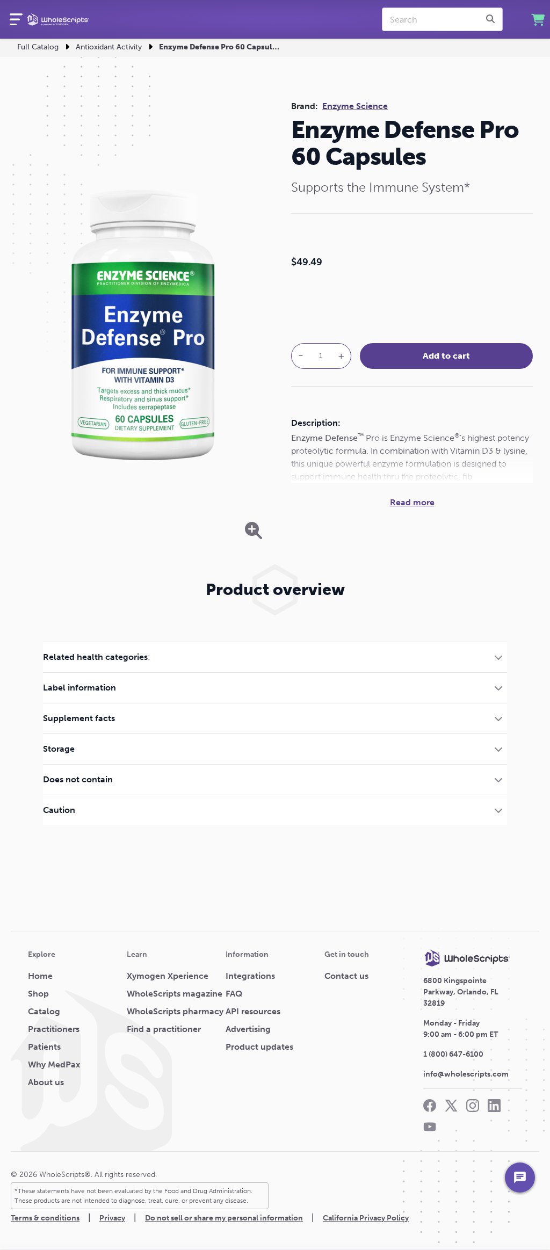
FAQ (234, 994)
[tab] (275, 657)
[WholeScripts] (58, 19)
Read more (412, 502)
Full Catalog (38, 47)
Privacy (112, 1218)
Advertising (248, 1029)
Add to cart (446, 356)
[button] (275, 657)
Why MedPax (54, 1064)
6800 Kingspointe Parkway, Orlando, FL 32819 (460, 992)
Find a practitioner (164, 1029)
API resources (253, 1011)
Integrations (250, 976)
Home (40, 976)
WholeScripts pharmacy (175, 1011)
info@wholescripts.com (466, 1074)
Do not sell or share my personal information (224, 1218)
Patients (44, 1047)
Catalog (44, 1011)
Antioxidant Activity (109, 47)
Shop (38, 994)
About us (46, 1082)
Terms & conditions (45, 1218)
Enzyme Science (355, 106)
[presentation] (492, 19)
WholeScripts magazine (174, 994)
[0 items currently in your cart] (538, 19)
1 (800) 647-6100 (453, 1054)
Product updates (259, 1047)
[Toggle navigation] (16, 19)
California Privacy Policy (366, 1218)
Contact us (346, 976)
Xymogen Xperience (167, 976)
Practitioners (53, 1029)
